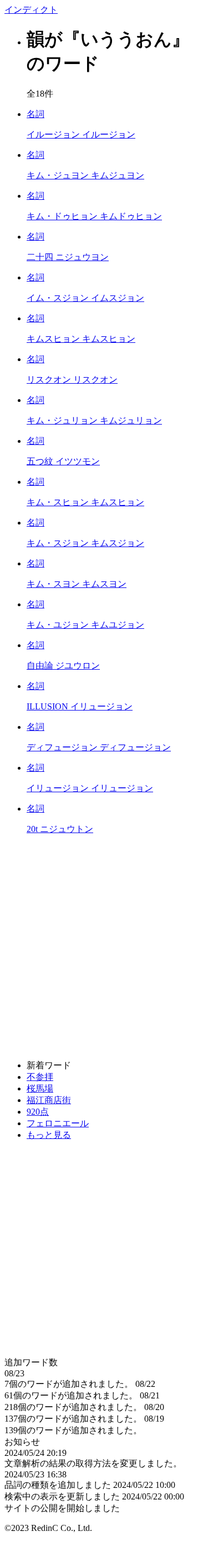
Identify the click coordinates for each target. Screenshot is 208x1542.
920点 (38, 1111)
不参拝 (40, 1077)
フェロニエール (58, 1123)
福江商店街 (49, 1100)
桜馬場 (40, 1088)
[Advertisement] (104, 947)
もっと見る (49, 1135)
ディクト (31, 9)
